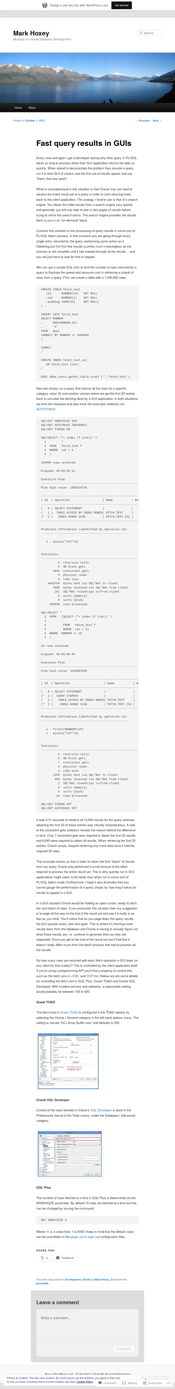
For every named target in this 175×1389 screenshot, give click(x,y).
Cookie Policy (84, 1382)
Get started (121, 5)
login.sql (93, 1236)
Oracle (86, 1279)
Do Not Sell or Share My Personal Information (103, 1374)
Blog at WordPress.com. (59, 1374)
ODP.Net (92, 976)
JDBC (75, 976)
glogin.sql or (79, 1236)
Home (18, 108)
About (32, 108)
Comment (124, 1349)
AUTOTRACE (45, 409)
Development (73, 1279)
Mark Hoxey (31, 32)
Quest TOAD (69, 1012)
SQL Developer (101, 1110)
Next (157, 120)
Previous (143, 120)
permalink (42, 1283)
